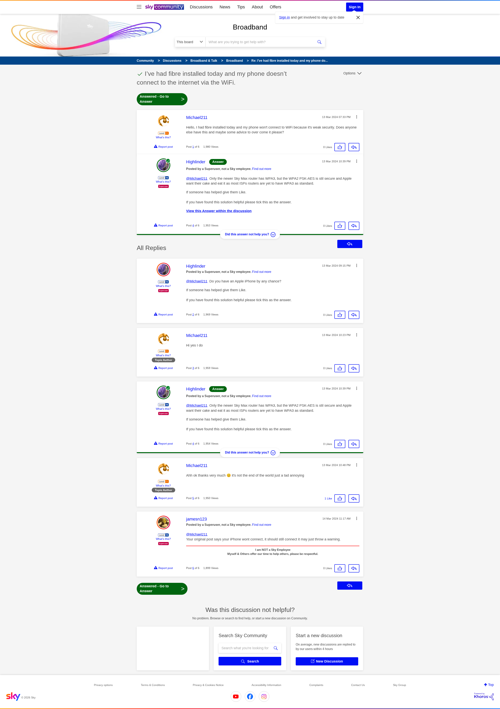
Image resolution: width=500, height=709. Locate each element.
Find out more (261, 169)
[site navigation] (139, 7)
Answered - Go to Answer (162, 99)
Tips (241, 6)
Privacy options (103, 685)
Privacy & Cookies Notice (208, 685)
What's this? (163, 137)
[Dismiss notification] (358, 17)
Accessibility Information (266, 685)
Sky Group (399, 685)
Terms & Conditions (153, 685)
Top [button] (491, 685)
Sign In (355, 7)
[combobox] (259, 42)
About (257, 6)
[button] (356, 117)
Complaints (316, 685)
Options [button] (349, 73)
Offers (275, 6)
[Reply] (353, 147)
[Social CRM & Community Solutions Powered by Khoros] (484, 696)
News (225, 6)
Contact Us (358, 685)
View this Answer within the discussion (219, 211)
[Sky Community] (164, 7)
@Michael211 (196, 178)
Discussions (201, 6)
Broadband (250, 27)
